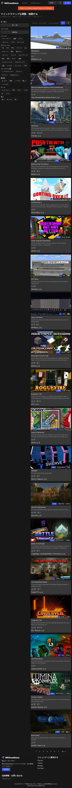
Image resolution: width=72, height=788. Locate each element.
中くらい (9, 99)
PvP (7, 48)
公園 (3, 65)
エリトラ (13, 55)
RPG (12, 48)
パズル (13, 42)
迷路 (20, 58)
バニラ (8, 93)
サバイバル (20, 42)
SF (2, 93)
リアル (26, 90)
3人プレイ (5, 75)
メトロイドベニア (7, 62)
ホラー (14, 58)
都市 (12, 51)
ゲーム (21, 38)
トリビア (9, 65)
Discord (40, 760)
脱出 (3, 58)
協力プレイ (19, 51)
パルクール (5, 42)
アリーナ (19, 48)
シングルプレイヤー (8, 71)
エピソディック (23, 55)
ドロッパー (5, 55)
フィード (24, 3)
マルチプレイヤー (20, 62)
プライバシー (6, 779)
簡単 (11, 81)
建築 (15, 38)
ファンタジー (6, 90)
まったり (4, 81)
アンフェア (18, 65)
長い (16, 99)
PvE (3, 48)
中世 (13, 90)
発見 (8, 58)
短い (3, 99)
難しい (24, 81)
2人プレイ (19, 71)
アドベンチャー (6, 38)
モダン (19, 90)
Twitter (40, 763)
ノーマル (17, 81)
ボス (25, 48)
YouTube (41, 768)
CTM (25, 65)
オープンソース (17, 764)
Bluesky (40, 766)
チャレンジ (5, 51)
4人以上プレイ (14, 75)
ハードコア (5, 84)
